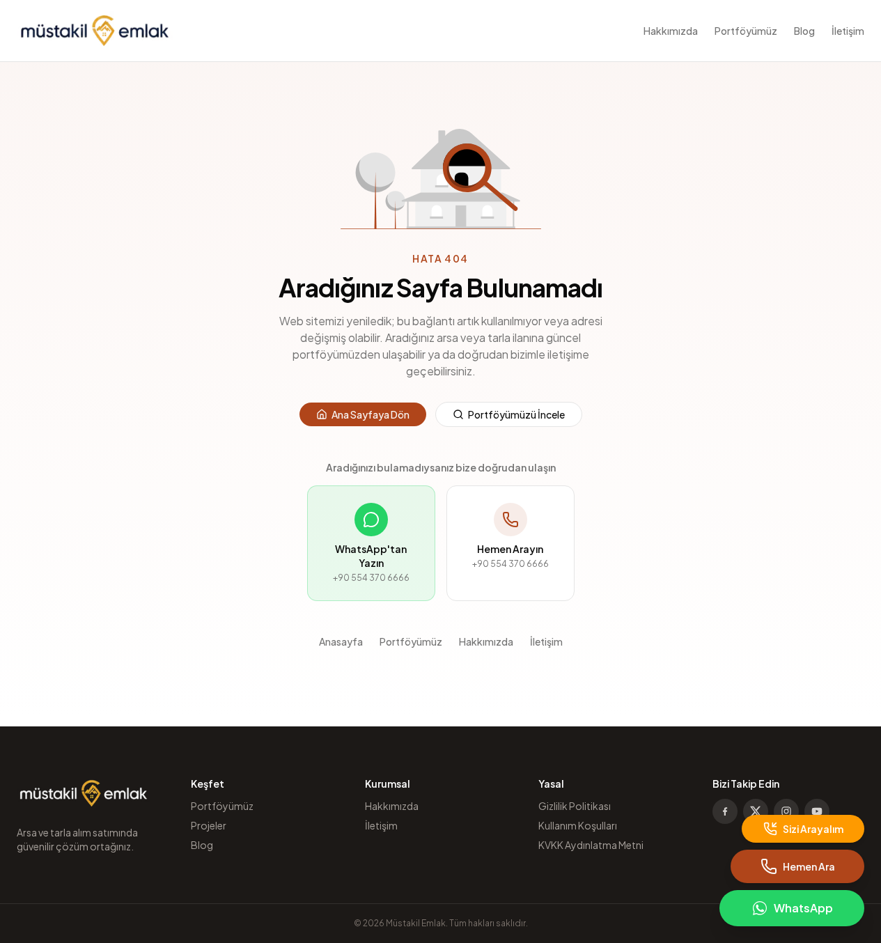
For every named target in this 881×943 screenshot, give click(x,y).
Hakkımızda (671, 30)
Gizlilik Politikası (574, 806)
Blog (804, 30)
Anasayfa (341, 641)
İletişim (848, 30)
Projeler (208, 825)
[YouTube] (816, 811)
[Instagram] (786, 811)
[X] (755, 811)
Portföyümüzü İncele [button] (516, 414)
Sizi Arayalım (813, 829)
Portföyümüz (746, 30)
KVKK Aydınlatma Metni (591, 845)
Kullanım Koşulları (577, 825)
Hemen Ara (809, 866)
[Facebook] (725, 811)
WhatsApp (803, 908)
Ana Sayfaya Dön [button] (371, 414)
